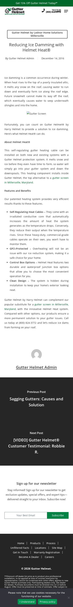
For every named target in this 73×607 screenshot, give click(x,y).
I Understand (26, 601)
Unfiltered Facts (19, 547)
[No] (68, 597)
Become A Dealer (29, 557)
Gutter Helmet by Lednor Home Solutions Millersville (37, 34)
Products (35, 543)
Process (50, 543)
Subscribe (58, 515)
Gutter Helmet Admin (21, 58)
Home (20, 543)
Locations (40, 547)
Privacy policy (47, 601)
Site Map (57, 547)
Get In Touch (20, 552)
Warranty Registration (47, 552)
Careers (49, 557)
